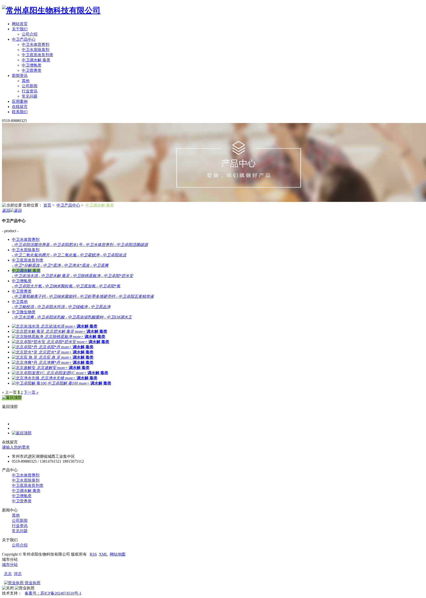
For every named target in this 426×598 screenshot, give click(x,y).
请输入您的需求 (16, 447)
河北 (18, 574)
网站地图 (117, 554)
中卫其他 (20, 301)
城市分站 (10, 565)
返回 (6, 210)
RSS (93, 554)
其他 (26, 81)
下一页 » (31, 392)
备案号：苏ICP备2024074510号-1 (53, 593)
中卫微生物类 (24, 312)
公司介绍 (29, 34)
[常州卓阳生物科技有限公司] (51, 10)
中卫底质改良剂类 (37, 55)
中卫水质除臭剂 (35, 50)
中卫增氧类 (31, 65)
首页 (47, 205)
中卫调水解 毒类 (36, 60)
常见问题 (29, 96)
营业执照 (32, 583)
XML (103, 554)
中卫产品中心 (68, 205)
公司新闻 (29, 86)
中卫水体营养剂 (35, 44)
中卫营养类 (31, 70)
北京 (8, 574)
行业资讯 (29, 91)
